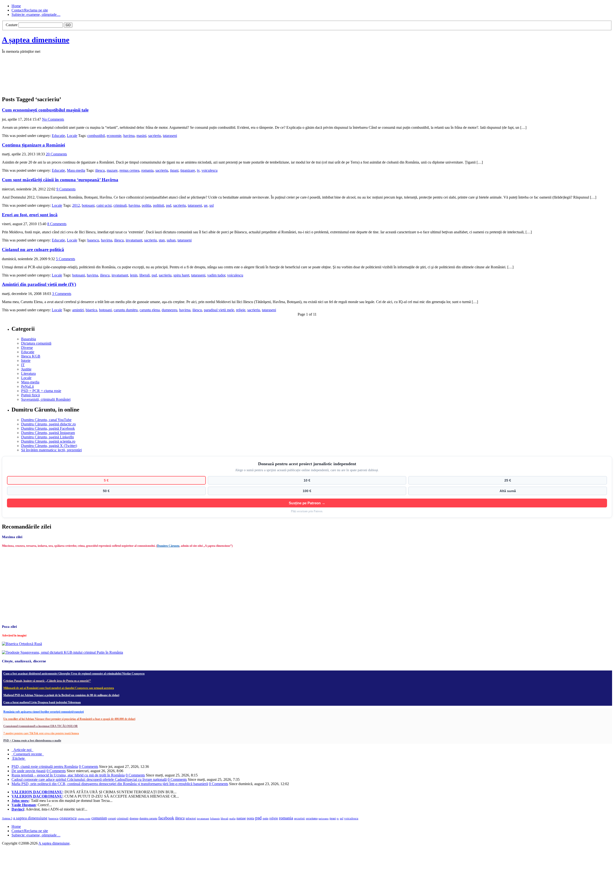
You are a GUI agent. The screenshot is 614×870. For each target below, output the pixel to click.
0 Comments (88, 766)
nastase (241, 818)
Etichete (19, 758)
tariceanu (324, 818)
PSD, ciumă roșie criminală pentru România (45, 766)
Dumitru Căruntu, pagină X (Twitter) (49, 446)
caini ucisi (104, 205)
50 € (106, 491)
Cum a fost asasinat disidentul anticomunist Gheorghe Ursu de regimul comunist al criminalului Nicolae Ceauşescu (74, 673)
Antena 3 (7, 818)
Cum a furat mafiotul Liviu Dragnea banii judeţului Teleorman (42, 702)
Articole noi (22, 750)
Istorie (25, 361)
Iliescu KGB (30, 356)
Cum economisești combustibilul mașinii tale (45, 109)
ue (205, 205)
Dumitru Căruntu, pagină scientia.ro (48, 441)
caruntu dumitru (126, 310)
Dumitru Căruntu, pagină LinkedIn (47, 437)
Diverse (27, 348)
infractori (191, 818)
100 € (307, 491)
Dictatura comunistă (36, 343)
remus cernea (129, 170)
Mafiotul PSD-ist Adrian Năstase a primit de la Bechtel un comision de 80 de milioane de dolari (61, 695)
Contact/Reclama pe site (30, 10)
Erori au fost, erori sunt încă (30, 214)
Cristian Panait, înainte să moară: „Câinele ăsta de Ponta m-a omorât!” (47, 680)
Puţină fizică (30, 395)
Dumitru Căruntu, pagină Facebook (48, 428)
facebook (166, 818)
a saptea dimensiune (30, 818)
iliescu (100, 170)
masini (141, 136)
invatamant (134, 240)
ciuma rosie (84, 818)
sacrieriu (154, 136)
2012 (76, 205)
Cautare (12, 25)
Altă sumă (508, 491)
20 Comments (56, 154)
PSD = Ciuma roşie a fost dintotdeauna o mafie (32, 740)
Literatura (28, 373)
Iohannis (215, 818)
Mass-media (76, 170)
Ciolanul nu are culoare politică (33, 249)
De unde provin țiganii (29, 771)
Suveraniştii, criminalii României (46, 399)
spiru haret (181, 275)
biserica (91, 310)
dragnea (134, 818)
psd (168, 205)
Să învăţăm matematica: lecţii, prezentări (51, 450)
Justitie (26, 369)
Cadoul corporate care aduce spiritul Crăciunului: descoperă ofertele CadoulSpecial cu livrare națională (89, 779)
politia (146, 205)
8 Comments (56, 224)
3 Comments (61, 294)
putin (265, 818)
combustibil (96, 136)
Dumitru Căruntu (168, 545)
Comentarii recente (28, 754)
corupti (112, 818)
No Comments (53, 119)
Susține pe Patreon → (307, 503)
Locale (72, 136)
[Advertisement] (74, 79)
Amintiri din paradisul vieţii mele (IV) (39, 284)
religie (240, 310)
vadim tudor (216, 275)
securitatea (312, 818)
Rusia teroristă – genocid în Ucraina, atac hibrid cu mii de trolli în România (68, 775)
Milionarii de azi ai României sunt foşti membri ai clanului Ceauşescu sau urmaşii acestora (58, 688)
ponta (250, 818)
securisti (299, 818)
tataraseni (170, 136)
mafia (232, 818)
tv (198, 170)
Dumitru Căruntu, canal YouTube (46, 420)
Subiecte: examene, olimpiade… (36, 14)
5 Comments (65, 259)
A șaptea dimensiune (35, 39)
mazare (112, 170)
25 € (507, 480)
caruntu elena (150, 310)
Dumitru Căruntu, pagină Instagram (48, 433)
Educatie (58, 136)
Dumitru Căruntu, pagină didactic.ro (48, 424)
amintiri (78, 310)
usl (211, 205)
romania (147, 170)
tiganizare (187, 170)
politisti (158, 205)
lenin (133, 275)
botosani (88, 205)
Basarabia (28, 339)
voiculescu (209, 170)
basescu (93, 240)
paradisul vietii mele (219, 310)
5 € (106, 480)
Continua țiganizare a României (33, 144)
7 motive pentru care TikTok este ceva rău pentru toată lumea (41, 733)
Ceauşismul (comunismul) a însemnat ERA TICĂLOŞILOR (40, 726)
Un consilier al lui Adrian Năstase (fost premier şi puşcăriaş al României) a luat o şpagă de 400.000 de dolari (69, 719)
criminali (120, 205)
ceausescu (68, 818)
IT (23, 365)
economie (114, 136)
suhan (171, 240)
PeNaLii (27, 386)
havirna (129, 136)
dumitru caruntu (148, 818)
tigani (174, 170)
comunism (99, 818)
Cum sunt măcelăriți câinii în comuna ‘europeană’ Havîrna (60, 179)
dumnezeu (169, 310)
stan (162, 240)
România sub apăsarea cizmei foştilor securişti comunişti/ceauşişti (43, 711)
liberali (144, 275)
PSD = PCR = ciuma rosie (41, 391)
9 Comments (66, 189)
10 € (307, 480)
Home (16, 6)
